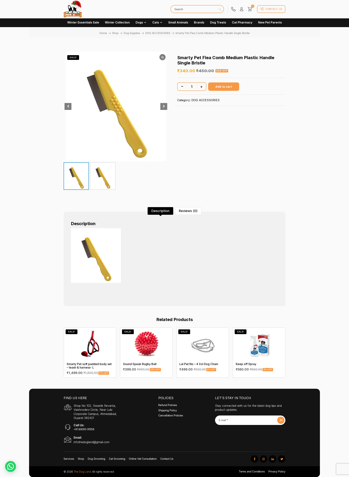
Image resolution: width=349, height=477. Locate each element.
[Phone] (233, 9)
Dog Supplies (132, 33)
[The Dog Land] (73, 11)
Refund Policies (167, 405)
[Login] (241, 9)
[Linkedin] (272, 459)
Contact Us (273, 9)
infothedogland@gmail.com (91, 442)
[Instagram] (263, 459)
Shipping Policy (167, 410)
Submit (280, 420)
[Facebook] (254, 459)
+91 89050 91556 (84, 429)
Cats (155, 22)
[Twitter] (281, 459)
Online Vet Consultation (143, 458)
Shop (115, 33)
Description (160, 211)
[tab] (160, 211)
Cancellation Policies (170, 415)
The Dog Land (82, 471)
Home (103, 33)
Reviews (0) (188, 211)
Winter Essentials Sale (83, 22)
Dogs (139, 22)
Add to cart (223, 86)
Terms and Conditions (252, 471)
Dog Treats (218, 22)
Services (69, 458)
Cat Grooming (117, 458)
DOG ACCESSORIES (157, 33)
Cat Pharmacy (242, 22)
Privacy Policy (276, 471)
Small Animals (178, 22)
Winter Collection (117, 22)
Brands (199, 22)
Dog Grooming (96, 458)
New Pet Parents (270, 22)
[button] (10, 466)
